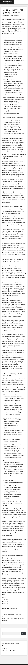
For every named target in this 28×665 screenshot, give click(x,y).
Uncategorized (13, 608)
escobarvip (5, 599)
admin (3, 15)
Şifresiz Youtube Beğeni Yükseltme (10, 650)
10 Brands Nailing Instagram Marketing (11, 614)
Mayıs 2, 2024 (9, 15)
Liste (3, 645)
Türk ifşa (4, 598)
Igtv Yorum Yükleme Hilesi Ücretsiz (10, 643)
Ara (3, 630)
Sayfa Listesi (5, 648)
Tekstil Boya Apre (7, 1)
